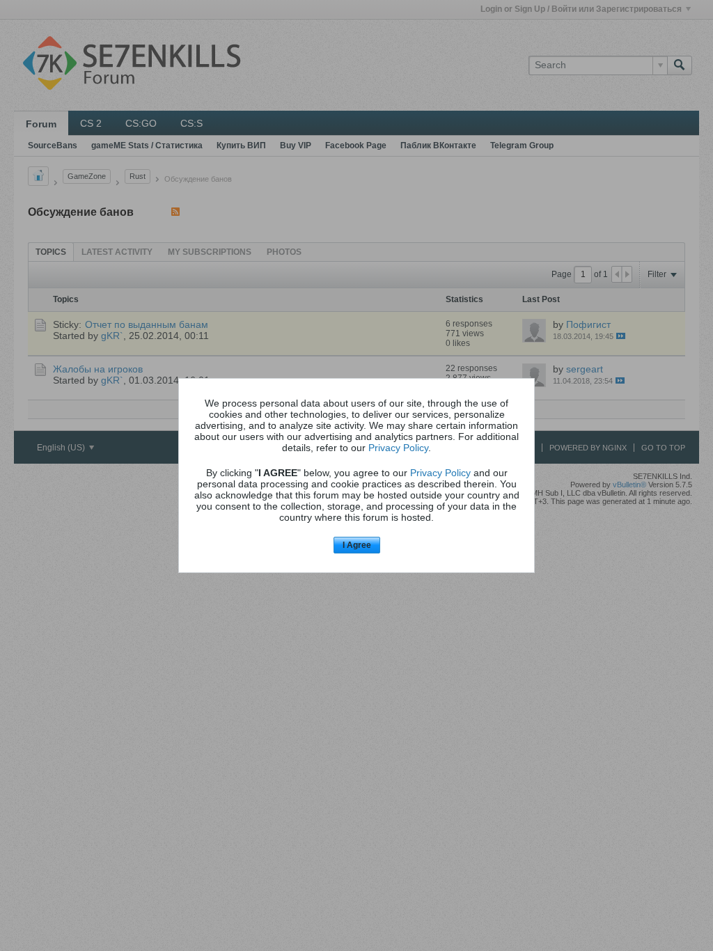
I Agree (357, 545)
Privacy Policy (398, 447)
